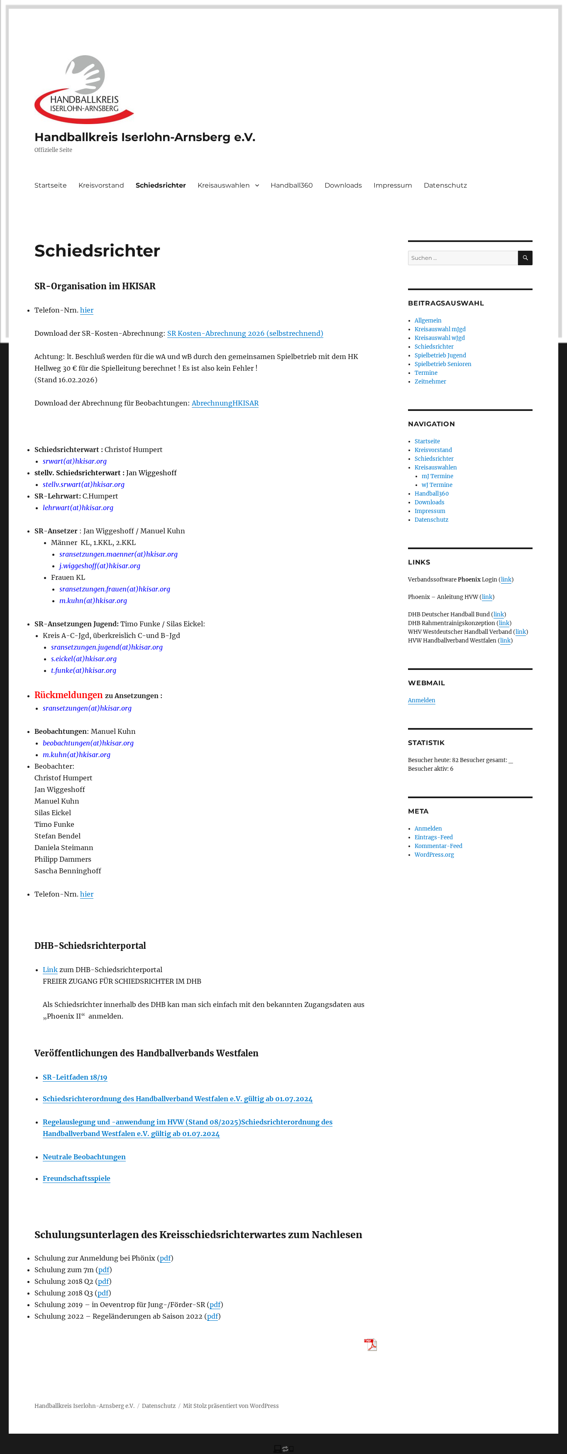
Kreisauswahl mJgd (440, 329)
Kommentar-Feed (438, 846)
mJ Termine (437, 476)
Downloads (343, 185)
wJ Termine (437, 485)
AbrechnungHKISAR (225, 403)
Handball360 (292, 185)
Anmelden (421, 700)
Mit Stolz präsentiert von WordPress (231, 1406)
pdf (165, 1258)
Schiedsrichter (161, 185)
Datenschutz (445, 185)
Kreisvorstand (101, 185)
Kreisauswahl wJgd (440, 338)
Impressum (393, 185)
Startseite (50, 185)
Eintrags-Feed (434, 837)
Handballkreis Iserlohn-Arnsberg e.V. (144, 137)
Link (50, 969)
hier (86, 310)
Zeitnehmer (430, 381)
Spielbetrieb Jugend (440, 355)
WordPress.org (434, 854)
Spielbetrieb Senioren (443, 364)
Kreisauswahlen (224, 185)
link (506, 579)
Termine (426, 372)
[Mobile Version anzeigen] (283, 1448)
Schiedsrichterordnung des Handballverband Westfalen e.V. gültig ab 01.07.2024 (178, 1099)
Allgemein (428, 320)
